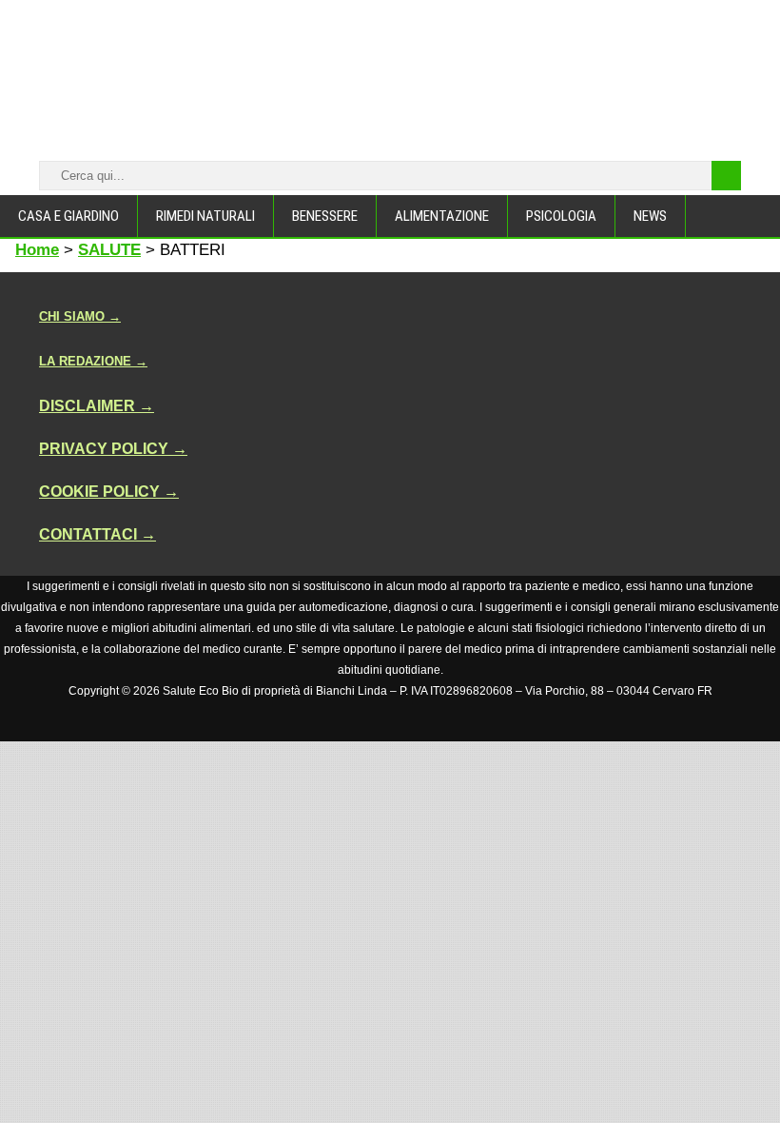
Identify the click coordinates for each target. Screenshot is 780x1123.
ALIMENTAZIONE (442, 216)
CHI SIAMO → (80, 316)
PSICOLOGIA (561, 216)
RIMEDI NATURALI (205, 216)
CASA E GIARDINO (68, 216)
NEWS (650, 216)
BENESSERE (325, 216)
